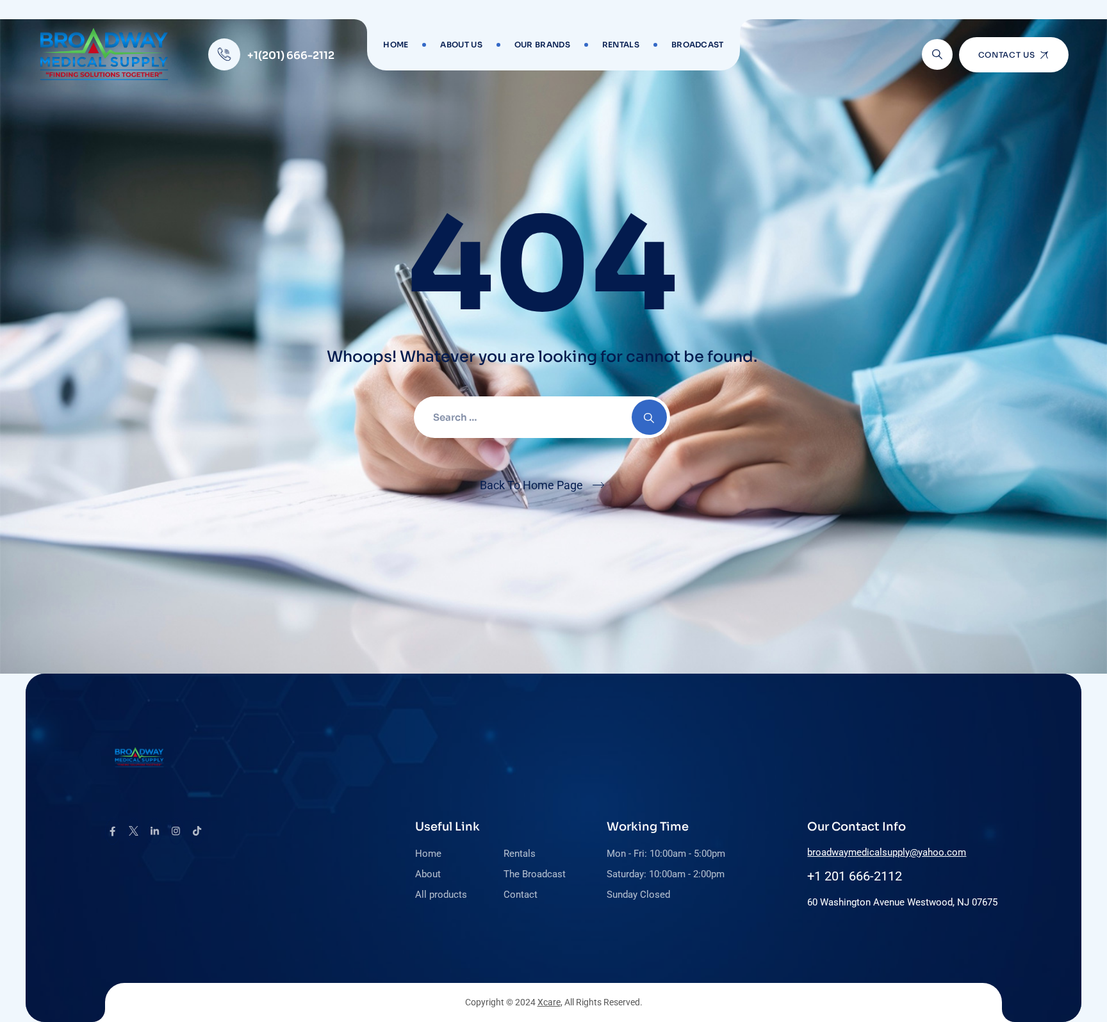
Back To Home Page (531, 485)
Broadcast (697, 44)
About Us (461, 44)
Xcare (549, 1002)
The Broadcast (535, 874)
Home (395, 44)
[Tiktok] (197, 831)
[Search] (937, 54)
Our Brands (542, 44)
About (428, 874)
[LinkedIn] (154, 831)
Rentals (620, 44)
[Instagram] (175, 831)
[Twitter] (133, 831)
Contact (520, 894)
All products (441, 894)
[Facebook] (112, 831)
